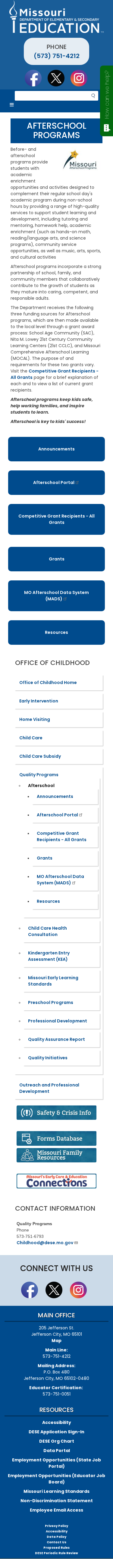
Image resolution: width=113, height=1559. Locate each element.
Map (56, 1341)
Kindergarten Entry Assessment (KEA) (49, 956)
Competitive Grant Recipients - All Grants (56, 519)
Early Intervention (38, 701)
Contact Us (56, 1542)
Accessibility (56, 1422)
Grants (56, 559)
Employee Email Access (56, 1510)
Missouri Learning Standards (56, 1491)
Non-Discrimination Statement (56, 1501)
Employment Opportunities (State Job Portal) (56, 1463)
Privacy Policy (56, 1526)
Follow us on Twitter (58, 77)
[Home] (56, 16)
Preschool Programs (50, 1002)
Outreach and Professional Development (49, 1088)
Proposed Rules (56, 1547)
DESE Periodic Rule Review (56, 1553)
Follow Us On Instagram (81, 77)
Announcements (56, 449)
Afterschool (41, 786)
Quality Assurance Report (56, 1039)
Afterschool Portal (53, 482)
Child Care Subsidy (40, 756)
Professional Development (57, 1021)
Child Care (30, 738)
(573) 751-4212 (57, 56)
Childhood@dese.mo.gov (45, 1243)
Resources (56, 632)
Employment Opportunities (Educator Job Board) (56, 1479)
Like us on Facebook (35, 77)
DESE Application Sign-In (56, 1432)
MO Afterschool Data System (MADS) (56, 595)
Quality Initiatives (47, 1058)
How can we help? (107, 95)
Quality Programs (38, 775)
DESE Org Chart (56, 1441)
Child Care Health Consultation (47, 931)
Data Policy (56, 1537)
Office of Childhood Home (48, 682)
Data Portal (56, 1451)
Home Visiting (34, 719)
